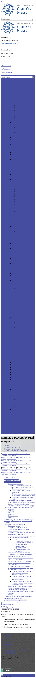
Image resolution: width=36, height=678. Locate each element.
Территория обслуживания (16, 149)
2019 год (14, 265)
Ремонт (10, 423)
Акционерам (8, 184)
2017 (17, 199)
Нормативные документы (24, 117)
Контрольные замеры (22, 230)
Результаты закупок (14, 376)
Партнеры (11, 97)
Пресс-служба (8, 424)
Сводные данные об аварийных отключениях (23, 232)
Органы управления (14, 87)
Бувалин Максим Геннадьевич (10, 608)
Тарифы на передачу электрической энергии (18, 507)
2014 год (14, 367)
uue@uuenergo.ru (6, 69)
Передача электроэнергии (20, 104)
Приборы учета (13, 147)
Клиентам (7, 100)
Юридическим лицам (15, 102)
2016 (17, 198)
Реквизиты (11, 89)
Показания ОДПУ (21, 178)
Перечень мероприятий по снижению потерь (20, 160)
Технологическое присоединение (22, 109)
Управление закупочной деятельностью (20, 382)
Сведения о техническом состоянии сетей (23, 240)
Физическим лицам (14, 124)
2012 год (14, 364)
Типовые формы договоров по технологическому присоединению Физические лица (25, 336)
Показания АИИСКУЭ (15, 169)
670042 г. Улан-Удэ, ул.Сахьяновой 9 (16, 650)
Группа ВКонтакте (6, 72)
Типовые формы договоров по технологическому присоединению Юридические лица (25, 329)
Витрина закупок (13, 384)
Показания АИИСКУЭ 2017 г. (21, 174)
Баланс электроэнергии (19, 152)
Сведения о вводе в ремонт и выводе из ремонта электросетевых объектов (25, 236)
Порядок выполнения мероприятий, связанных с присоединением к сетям (23, 303)
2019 (13, 167)
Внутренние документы (15, 92)
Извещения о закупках (15, 361)
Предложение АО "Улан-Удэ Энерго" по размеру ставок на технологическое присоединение (22, 313)
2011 (17, 189)
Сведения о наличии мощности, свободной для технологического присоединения (22, 276)
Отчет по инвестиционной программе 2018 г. (20, 390)
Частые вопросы (13, 99)
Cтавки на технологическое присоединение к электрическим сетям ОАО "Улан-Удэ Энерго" (22, 308)
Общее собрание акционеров (21, 188)
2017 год (14, 260)
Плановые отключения (15, 166)
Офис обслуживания (18, 144)
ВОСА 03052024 (24, 208)
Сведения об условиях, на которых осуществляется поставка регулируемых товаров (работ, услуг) (23, 318)
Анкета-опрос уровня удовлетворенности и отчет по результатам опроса (21, 353)
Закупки (7, 357)
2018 (17, 201)
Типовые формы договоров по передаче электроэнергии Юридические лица (25, 323)
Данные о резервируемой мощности (23, 248)
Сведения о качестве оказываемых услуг (21, 506)
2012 (17, 191)
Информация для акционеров (21, 209)
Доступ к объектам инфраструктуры (19, 356)
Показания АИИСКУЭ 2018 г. (21, 179)
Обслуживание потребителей (21, 120)
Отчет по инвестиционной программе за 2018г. (24, 407)
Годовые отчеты (13, 213)
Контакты (7, 647)
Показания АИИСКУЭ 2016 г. (21, 173)
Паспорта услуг (13, 162)
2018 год (14, 262)
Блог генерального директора (17, 429)
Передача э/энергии (14, 151)
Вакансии (11, 90)
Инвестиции (8, 386)
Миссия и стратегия (14, 85)
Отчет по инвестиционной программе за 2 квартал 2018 (25, 397)
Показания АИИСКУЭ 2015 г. (21, 171)
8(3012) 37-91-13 (6, 66)
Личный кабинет (17, 146)
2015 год (14, 257)
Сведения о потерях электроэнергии (23, 154)
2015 (17, 196)
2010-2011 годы (17, 362)
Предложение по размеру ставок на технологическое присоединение (24, 112)
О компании (8, 634)
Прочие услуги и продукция (21, 122)
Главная (6, 445)
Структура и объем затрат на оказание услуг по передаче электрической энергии (21, 244)
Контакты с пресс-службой (16, 431)
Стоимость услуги (17, 273)
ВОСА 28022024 (24, 206)
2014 (17, 194)
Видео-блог (11, 426)
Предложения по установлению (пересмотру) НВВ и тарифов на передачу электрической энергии (21, 268)
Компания (7, 84)
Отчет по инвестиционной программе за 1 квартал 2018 (25, 400)
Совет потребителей (14, 164)
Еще (5, 433)
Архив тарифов (17, 263)
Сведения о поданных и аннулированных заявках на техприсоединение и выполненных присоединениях (27, 294)
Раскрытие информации (12, 215)
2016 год (14, 258)
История (10, 95)
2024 (17, 204)
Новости (11, 428)
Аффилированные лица (15, 218)
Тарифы (18, 105)
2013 (17, 193)
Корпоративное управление (17, 186)
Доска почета (12, 94)
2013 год (14, 366)
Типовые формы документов (25, 115)
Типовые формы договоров (24, 107)
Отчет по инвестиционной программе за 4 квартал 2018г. (25, 403)
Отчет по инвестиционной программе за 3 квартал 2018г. (25, 393)
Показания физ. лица (22, 176)
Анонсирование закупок (16, 359)
